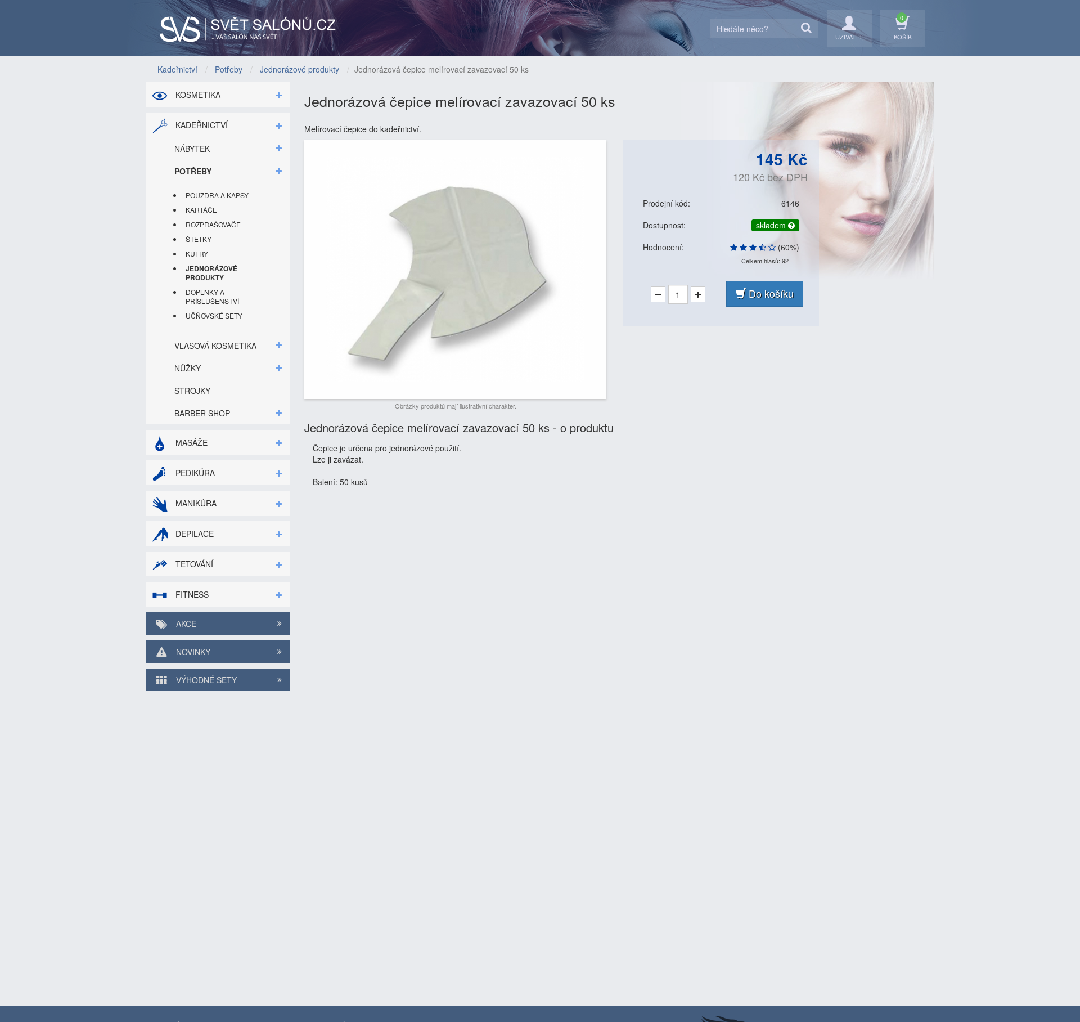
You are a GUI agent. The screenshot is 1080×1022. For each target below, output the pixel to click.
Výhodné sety (205, 679)
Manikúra (195, 503)
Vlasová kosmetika (215, 345)
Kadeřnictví (200, 125)
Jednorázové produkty (211, 273)
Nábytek (192, 148)
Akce (185, 623)
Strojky (192, 390)
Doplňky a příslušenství (212, 296)
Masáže (190, 442)
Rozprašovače (213, 224)
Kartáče (201, 209)
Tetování (193, 564)
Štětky (199, 239)
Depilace (193, 533)
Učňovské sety (214, 315)
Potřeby (193, 171)
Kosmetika (196, 94)
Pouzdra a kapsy (217, 195)
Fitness (191, 594)
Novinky (192, 651)
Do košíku (770, 293)
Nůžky (187, 368)
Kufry (197, 253)
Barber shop (202, 413)
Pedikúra (194, 472)
